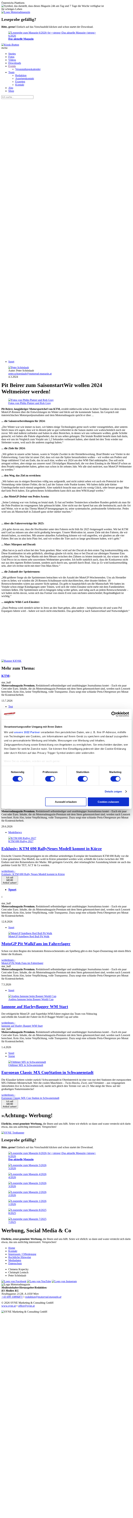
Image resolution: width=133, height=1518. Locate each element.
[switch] (50, 779)
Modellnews (15, 832)
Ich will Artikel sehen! (10, 880)
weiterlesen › (8, 871)
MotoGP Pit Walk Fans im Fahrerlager (22, 963)
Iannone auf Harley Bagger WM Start (22, 1025)
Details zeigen (113, 791)
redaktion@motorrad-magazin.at (43, 1296)
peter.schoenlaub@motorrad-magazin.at (30, 373)
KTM (5, 676)
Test (10, 706)
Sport (11, 361)
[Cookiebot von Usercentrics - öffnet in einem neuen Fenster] (114, 714)
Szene (11, 1056)
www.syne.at (8, 1305)
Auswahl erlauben (66, 801)
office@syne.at (26, 1305)
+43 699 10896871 (12, 1296)
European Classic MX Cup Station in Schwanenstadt (30, 1098)
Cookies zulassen (108, 801)
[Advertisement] (66, 269)
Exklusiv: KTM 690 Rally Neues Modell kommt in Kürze (33, 874)
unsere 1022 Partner (27, 732)
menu (4, 47)
